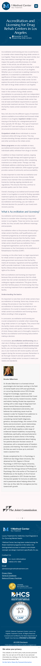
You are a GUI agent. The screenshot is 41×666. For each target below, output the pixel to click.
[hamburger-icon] (36, 6)
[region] (20, 656)
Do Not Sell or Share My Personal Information (17, 662)
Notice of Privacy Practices (12, 578)
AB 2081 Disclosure (21, 642)
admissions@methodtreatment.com (15, 569)
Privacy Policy (7, 573)
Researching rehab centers (22, 38)
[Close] (39, 647)
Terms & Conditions (9, 576)
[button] (3, 511)
